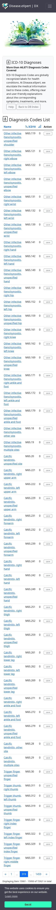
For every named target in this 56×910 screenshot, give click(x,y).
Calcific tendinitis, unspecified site (13, 459)
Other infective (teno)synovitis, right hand (13, 245)
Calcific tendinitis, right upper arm (13, 473)
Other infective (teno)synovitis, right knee (13, 333)
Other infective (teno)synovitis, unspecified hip (13, 319)
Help (11, 107)
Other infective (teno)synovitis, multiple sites (13, 446)
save (48, 133)
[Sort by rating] (39, 126)
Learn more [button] (11, 896)
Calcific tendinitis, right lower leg (13, 656)
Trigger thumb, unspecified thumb (12, 809)
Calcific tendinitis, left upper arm (12, 487)
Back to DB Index (28, 107)
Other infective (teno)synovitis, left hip (13, 305)
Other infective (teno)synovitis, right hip (13, 291)
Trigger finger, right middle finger (12, 861)
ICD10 (32, 126)
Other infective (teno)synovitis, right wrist (13, 200)
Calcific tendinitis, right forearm (13, 519)
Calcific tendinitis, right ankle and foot (13, 701)
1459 (38, 874)
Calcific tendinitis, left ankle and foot (12, 715)
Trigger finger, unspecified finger (12, 775)
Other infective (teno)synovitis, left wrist (13, 214)
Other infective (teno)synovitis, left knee (13, 347)
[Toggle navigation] (49, 6)
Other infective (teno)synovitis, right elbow (13, 154)
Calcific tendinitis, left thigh (12, 624)
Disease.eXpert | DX (23, 6)
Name (7, 126)
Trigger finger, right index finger (12, 823)
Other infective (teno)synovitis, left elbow (13, 168)
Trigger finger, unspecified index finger (12, 847)
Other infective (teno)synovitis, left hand (13, 259)
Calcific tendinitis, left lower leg (12, 670)
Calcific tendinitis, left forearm (12, 533)
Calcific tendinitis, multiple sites (11, 761)
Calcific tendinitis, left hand (12, 579)
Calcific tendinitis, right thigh (13, 610)
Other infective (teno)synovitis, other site (13, 432)
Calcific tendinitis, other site (13, 747)
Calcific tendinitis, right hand (13, 565)
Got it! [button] (28, 904)
